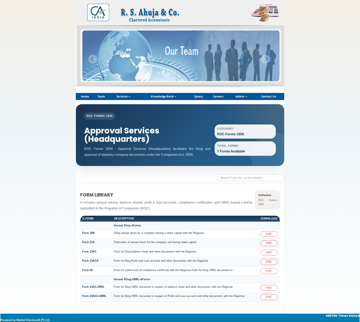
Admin (240, 96)
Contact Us (268, 96)
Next (265, 59)
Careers (218, 96)
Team (101, 96)
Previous (92, 59)
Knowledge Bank (162, 96)
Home (85, 96)
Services (122, 96)
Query (198, 96)
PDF (269, 234)
